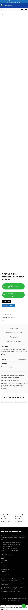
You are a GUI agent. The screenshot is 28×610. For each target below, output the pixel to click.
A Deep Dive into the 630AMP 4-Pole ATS (11, 591)
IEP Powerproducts (5, 521)
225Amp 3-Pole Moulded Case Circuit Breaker (19, 516)
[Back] (2, 9)
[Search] (23, 5)
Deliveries (3, 571)
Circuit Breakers (11, 317)
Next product (26, 9)
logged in (9, 380)
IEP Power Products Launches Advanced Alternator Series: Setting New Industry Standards (13, 588)
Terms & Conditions (5, 569)
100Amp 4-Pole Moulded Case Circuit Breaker (5, 516)
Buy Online (7, 301)
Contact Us (3, 565)
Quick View (12, 402)
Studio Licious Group (14, 600)
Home (2, 558)
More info (6, 609)
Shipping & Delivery (14, 341)
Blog (2, 562)
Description (14, 328)
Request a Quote (8, 305)
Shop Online (4, 560)
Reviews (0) (14, 337)
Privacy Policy (4, 567)
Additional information (14, 333)
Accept (1, 609)
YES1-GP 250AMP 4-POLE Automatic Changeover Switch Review (13, 583)
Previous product (22, 9)
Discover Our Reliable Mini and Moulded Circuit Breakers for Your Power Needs (12, 579)
